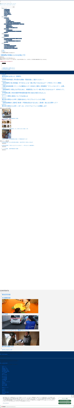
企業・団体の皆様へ (5, 392)
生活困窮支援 (6, 28)
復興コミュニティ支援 (10, 21)
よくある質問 (4, 372)
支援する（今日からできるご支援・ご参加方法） (13, 38)
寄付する (3, 43)
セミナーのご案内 (9, 26)
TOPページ (4, 366)
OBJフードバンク (9, 30)
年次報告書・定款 (7, 13)
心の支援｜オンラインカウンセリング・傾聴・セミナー (14, 24)
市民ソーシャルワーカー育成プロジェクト (13, 31)
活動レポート (4, 33)
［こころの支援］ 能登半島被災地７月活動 (10, 118)
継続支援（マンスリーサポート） (10, 45)
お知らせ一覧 (2, 73)
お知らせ (3, 373)
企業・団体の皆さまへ (8, 39)
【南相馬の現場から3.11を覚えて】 (13, 55)
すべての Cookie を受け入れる (65, 403)
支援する (3, 37)
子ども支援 (6, 32)
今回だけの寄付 (7, 44)
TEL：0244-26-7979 (3, 363)
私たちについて (7, 9)
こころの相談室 (9, 25)
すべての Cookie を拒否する (64, 400)
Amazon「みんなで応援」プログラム (10, 48)
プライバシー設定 (65, 398)
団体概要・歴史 (5, 368)
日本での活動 (4, 384)
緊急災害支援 (8, 20)
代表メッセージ (7, 10)
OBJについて (4, 8)
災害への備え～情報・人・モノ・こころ (13, 22)
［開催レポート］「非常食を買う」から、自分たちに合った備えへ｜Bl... (15, 128)
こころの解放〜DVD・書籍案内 (11, 27)
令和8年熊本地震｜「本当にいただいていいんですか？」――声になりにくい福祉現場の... (18, 145)
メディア (3, 388)
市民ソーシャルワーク (6, 381)
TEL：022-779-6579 (3, 354)
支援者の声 (6, 42)
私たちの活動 (4, 16)
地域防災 (7, 19)
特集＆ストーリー (5, 387)
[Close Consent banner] (72, 396)
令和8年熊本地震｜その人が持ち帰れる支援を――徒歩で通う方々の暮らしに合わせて (17, 142)
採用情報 (5, 15)
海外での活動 (6, 36)
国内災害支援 (4, 376)
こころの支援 (4, 378)
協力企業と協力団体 (7, 14)
